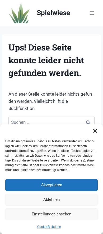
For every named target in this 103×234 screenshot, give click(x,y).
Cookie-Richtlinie (49, 227)
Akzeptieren (51, 184)
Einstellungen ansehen (51, 214)
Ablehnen (51, 199)
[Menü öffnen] (92, 13)
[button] (95, 131)
